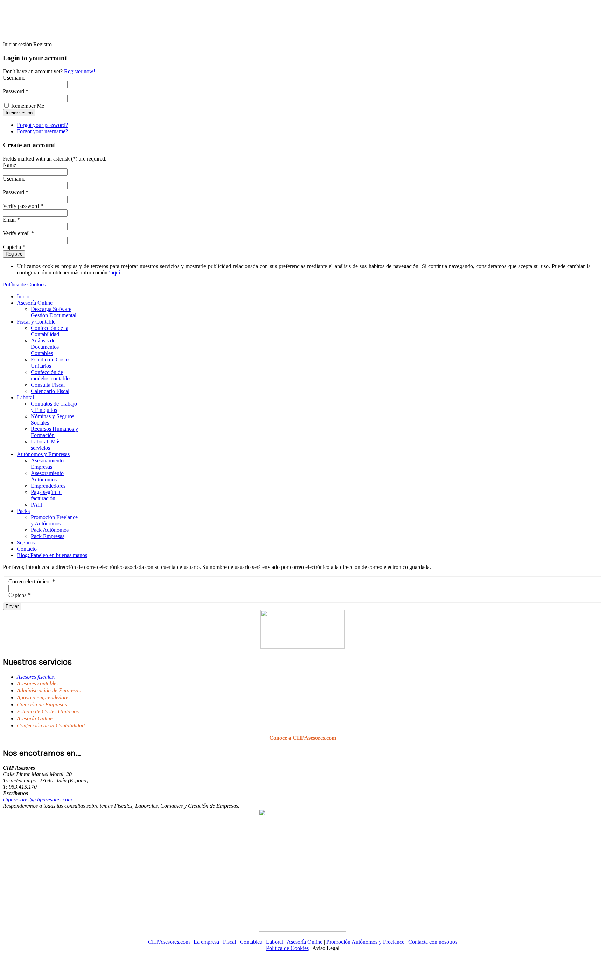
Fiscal (229, 942)
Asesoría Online (35, 303)
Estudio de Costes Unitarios (50, 363)
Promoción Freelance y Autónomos (54, 520)
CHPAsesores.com (169, 942)
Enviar (12, 606)
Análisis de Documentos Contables (45, 347)
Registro (14, 254)
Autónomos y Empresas (43, 454)
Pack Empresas (47, 536)
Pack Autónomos (50, 530)
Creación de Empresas (42, 704)
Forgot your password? (42, 125)
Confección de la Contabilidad (49, 331)
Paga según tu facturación (46, 495)
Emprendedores (48, 486)
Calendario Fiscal (50, 391)
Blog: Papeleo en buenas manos (52, 555)
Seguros (26, 542)
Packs (23, 511)
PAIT (37, 505)
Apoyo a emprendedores (43, 697)
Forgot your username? (42, 131)
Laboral (25, 397)
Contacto (27, 549)
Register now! (79, 71)
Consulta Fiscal (48, 385)
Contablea (251, 942)
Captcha (19, 595)
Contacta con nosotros (432, 942)
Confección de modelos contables (51, 375)
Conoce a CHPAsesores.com (302, 738)
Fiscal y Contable (36, 322)
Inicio (23, 296)
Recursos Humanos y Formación (54, 432)
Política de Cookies (24, 284)
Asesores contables (37, 683)
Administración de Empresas (49, 690)
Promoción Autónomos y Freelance (365, 942)
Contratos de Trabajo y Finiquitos (54, 407)
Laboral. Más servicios (45, 445)
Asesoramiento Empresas (47, 463)
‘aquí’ (115, 273)
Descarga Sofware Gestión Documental (53, 312)
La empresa (206, 942)
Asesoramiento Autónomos (47, 476)
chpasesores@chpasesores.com (37, 799)
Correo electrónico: (31, 581)
